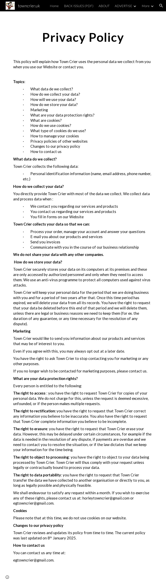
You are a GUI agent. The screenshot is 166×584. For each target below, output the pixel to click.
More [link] (146, 6)
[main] (83, 37)
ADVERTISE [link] (123, 6)
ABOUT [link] (104, 6)
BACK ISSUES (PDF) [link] (78, 6)
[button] (161, 6)
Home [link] (54, 6)
